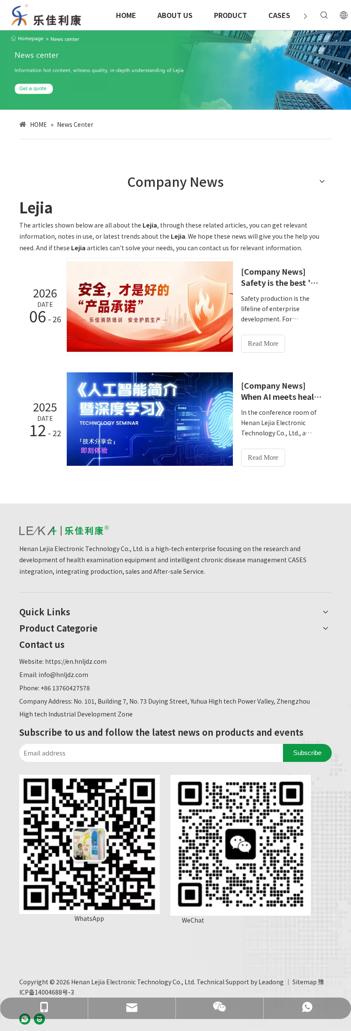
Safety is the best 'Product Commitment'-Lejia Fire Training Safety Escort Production (281, 282)
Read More (263, 343)
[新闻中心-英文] (175, 70)
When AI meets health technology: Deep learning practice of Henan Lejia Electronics (281, 396)
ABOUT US (175, 15)
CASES (279, 15)
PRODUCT (230, 15)
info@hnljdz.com (63, 674)
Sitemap (304, 981)
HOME (126, 15)
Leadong (271, 981)
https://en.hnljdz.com (76, 661)
